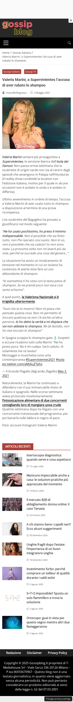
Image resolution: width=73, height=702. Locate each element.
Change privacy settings (58, 698)
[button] (69, 43)
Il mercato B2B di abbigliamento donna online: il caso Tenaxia (48, 504)
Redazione (13, 653)
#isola (60, 360)
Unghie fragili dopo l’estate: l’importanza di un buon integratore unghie (46, 548)
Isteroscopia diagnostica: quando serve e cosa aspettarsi (49, 457)
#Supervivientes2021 (40, 360)
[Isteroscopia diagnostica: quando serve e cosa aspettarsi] (12, 459)
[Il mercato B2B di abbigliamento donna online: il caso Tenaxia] (12, 504)
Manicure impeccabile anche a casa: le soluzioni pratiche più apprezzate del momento (48, 479)
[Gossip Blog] (17, 28)
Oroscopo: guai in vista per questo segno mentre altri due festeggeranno (48, 622)
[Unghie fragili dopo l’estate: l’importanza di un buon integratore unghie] (12, 549)
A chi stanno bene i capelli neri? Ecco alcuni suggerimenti (49, 526)
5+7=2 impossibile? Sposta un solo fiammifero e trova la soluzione (47, 597)
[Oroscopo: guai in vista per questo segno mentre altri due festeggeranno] (12, 622)
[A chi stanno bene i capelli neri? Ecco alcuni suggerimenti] (12, 529)
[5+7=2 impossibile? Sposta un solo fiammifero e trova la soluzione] (12, 598)
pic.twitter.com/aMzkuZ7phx (22, 364)
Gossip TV (30, 71)
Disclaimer (34, 653)
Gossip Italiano (11, 71)
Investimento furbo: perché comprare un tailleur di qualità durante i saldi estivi (48, 573)
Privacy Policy (57, 653)
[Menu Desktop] (6, 42)
